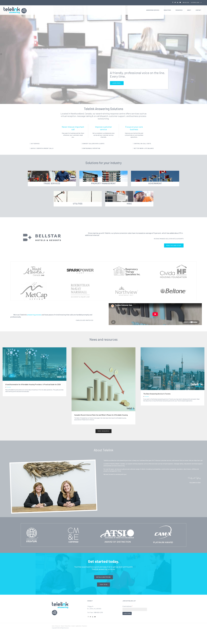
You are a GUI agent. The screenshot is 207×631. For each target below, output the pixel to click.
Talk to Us (103, 584)
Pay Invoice (84, 625)
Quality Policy (78, 625)
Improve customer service (103, 128)
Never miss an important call (73, 128)
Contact (198, 10)
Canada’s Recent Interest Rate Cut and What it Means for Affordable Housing (101, 415)
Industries (167, 10)
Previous (1, 54)
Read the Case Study (173, 245)
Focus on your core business (134, 128)
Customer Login (195, 2)
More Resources (103, 431)
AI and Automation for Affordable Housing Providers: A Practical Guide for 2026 (33, 384)
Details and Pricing (103, 577)
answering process (34, 315)
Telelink (9, 387)
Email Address (127, 606)
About (189, 10)
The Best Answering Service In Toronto (157, 394)
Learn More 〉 (116, 83)
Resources (179, 10)
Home (53, 625)
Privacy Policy (68, 625)
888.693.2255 (186, 2)
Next (206, 54)
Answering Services (152, 10)
